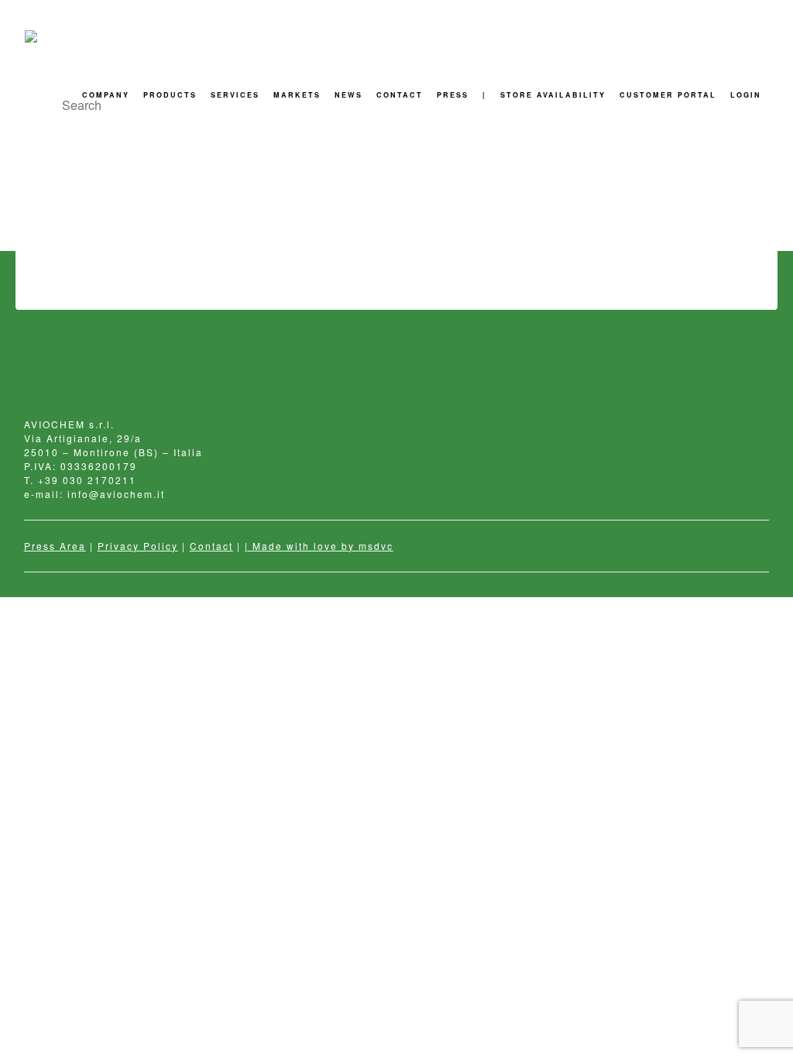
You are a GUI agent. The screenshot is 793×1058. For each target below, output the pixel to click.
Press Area (55, 545)
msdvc (376, 545)
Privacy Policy (138, 545)
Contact (211, 545)
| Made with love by (302, 545)
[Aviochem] (58, 36)
